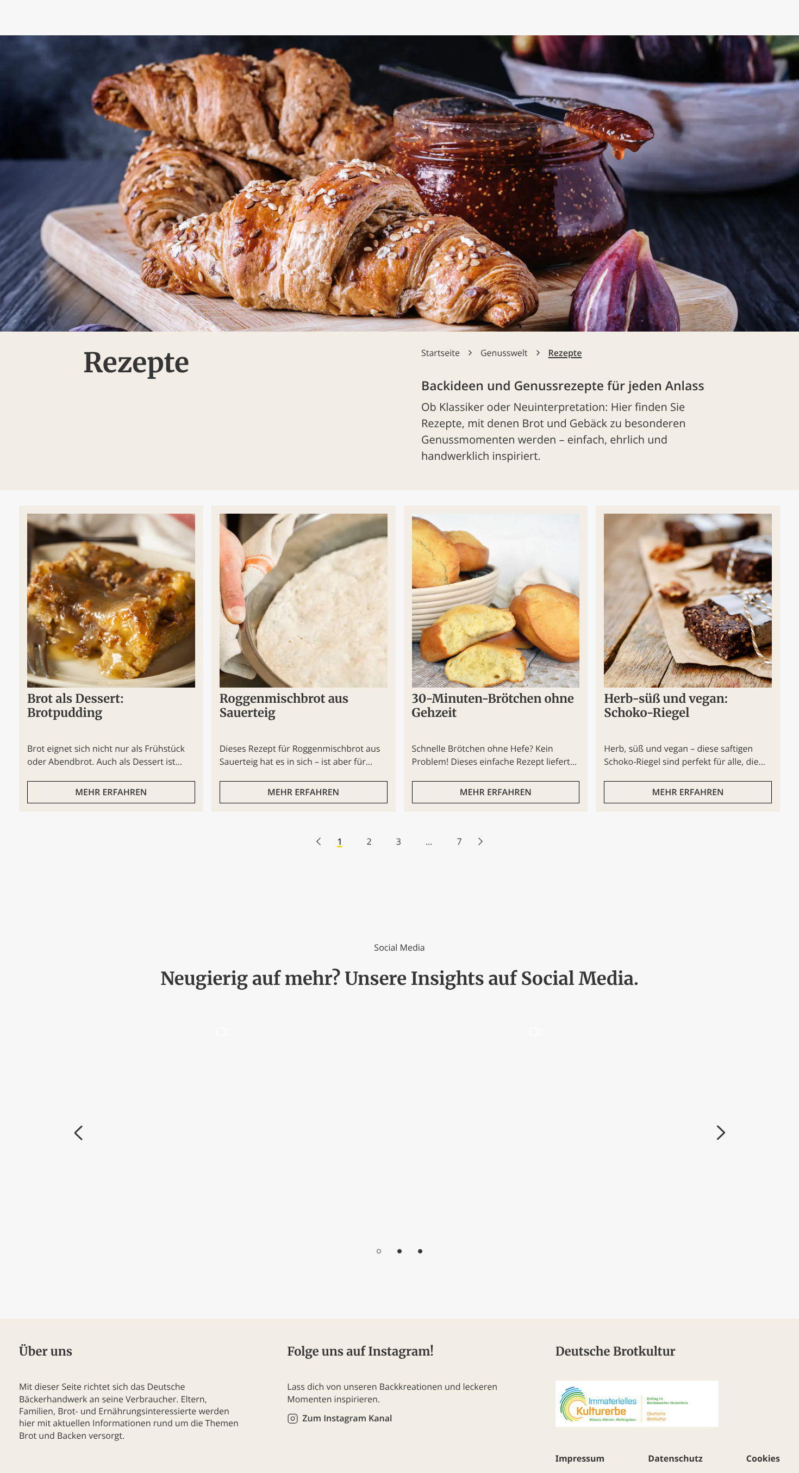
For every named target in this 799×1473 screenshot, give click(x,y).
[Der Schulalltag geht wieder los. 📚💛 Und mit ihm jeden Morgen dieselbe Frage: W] (165, 1126)
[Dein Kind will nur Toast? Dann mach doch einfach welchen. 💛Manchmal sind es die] (478, 1126)
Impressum (580, 1458)
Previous (78, 1133)
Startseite (440, 353)
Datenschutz (675, 1458)
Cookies (763, 1458)
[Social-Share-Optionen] (102, 1226)
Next (721, 1133)
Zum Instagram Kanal (347, 1418)
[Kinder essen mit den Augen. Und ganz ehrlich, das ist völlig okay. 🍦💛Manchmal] (635, 1126)
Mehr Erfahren (111, 792)
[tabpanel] (165, 1126)
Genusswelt (504, 353)
